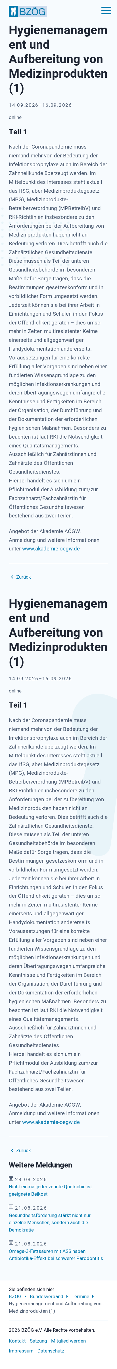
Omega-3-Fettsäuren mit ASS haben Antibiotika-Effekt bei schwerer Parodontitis (56, 1255)
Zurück (23, 577)
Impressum (21, 1350)
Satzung (38, 1341)
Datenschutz (50, 1350)
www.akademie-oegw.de (50, 549)
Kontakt (17, 1341)
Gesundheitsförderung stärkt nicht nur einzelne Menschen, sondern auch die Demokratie (50, 1223)
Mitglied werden (68, 1341)
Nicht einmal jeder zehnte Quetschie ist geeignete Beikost (50, 1190)
